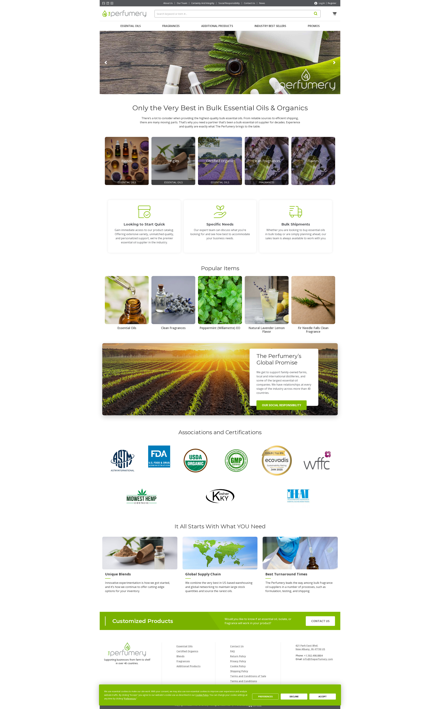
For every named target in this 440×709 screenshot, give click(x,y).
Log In (322, 3)
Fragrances (171, 26)
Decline (294, 696)
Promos (314, 26)
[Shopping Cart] (335, 13)
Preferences (265, 696)
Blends (180, 656)
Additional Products (217, 26)
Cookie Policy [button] (201, 695)
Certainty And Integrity (202, 3)
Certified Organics (187, 651)
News (262, 3)
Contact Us (249, 3)
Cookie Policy (238, 666)
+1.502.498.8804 (313, 655)
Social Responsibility (229, 3)
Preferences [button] (130, 698)
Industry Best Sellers (270, 26)
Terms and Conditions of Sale (248, 676)
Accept (322, 696)
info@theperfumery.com (318, 659)
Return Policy (238, 656)
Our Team (182, 3)
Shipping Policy (239, 671)
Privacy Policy (238, 661)
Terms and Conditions (243, 681)
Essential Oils (130, 26)
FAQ (232, 651)
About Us (168, 3)
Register (332, 3)
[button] (106, 62)
